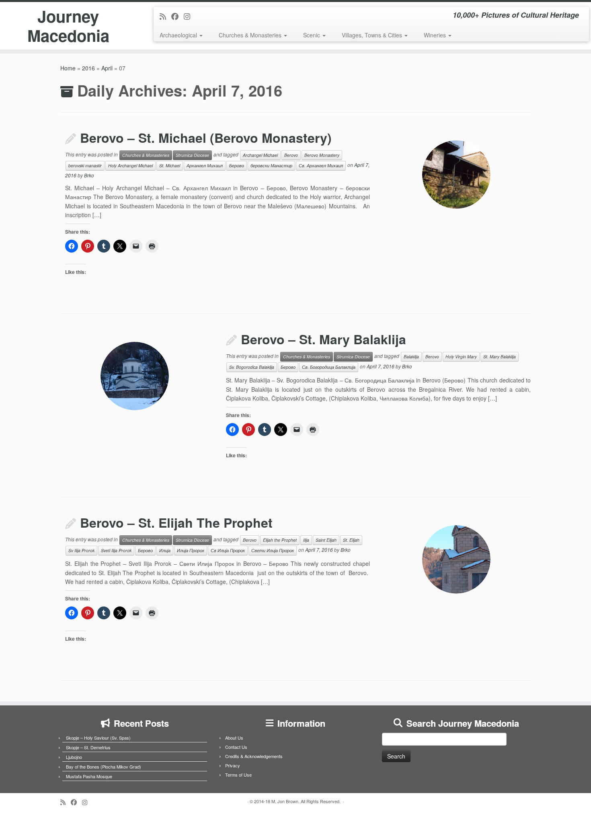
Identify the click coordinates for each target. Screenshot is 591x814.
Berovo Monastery (321, 155)
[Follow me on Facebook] (177, 16)
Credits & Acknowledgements (254, 756)
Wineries (435, 35)
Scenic (312, 35)
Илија (164, 550)
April (107, 68)
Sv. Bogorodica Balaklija (251, 367)
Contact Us (236, 747)
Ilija (306, 540)
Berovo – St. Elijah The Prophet (176, 522)
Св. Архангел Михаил (321, 165)
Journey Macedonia (68, 25)
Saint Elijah (326, 540)
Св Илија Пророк (228, 550)
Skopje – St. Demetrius (88, 747)
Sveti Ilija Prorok (116, 550)
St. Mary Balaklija (499, 357)
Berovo (291, 155)
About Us (234, 737)
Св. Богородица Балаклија (328, 367)
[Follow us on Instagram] (189, 16)
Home (68, 68)
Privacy (232, 765)
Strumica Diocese (192, 155)
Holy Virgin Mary (461, 357)
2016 (88, 68)
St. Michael (169, 165)
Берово (236, 165)
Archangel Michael (260, 155)
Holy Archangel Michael (130, 165)
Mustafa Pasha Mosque (89, 776)
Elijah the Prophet (280, 540)
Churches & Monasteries (251, 35)
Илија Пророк (190, 550)
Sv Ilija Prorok (81, 550)
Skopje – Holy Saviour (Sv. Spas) (98, 737)
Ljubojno (74, 757)
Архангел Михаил (205, 165)
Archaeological (179, 35)
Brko (89, 175)
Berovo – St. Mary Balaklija (323, 339)
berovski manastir (85, 165)
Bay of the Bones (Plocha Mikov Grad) (103, 766)
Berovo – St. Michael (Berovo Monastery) (206, 137)
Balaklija (411, 357)
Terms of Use (238, 774)
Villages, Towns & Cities (373, 35)
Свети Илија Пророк (272, 550)
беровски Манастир (271, 165)
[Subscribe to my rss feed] (165, 16)
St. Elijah (351, 540)
